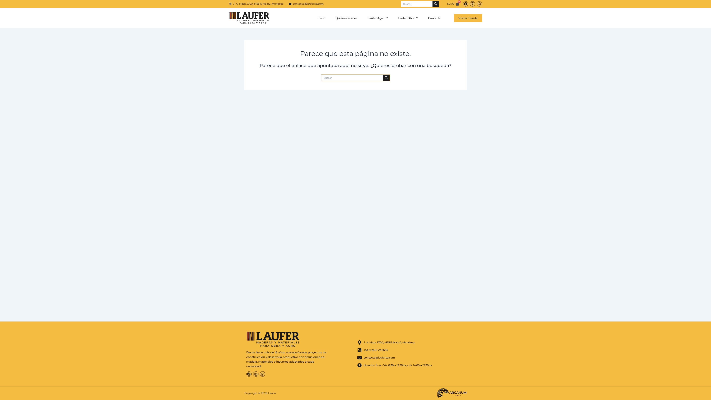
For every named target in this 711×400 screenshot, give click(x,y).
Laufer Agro (376, 18)
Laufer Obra (406, 18)
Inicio (321, 18)
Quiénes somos (347, 18)
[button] (377, 18)
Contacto (434, 18)
